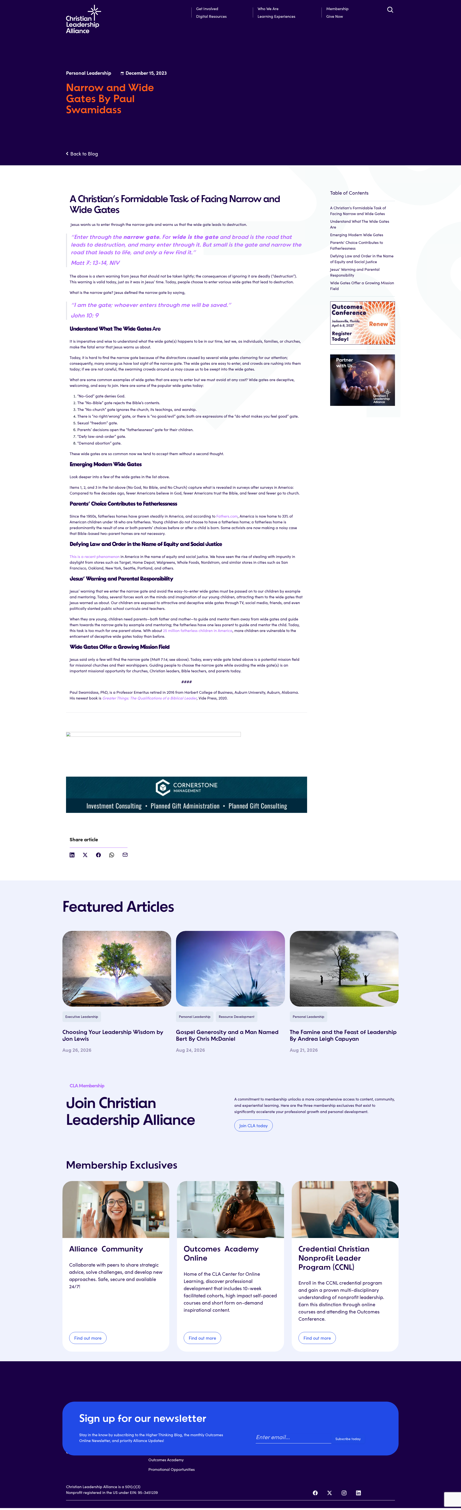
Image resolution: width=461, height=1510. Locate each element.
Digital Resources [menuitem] (211, 16)
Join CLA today (253, 1125)
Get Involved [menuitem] (207, 8)
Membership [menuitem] (337, 8)
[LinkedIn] (358, 1493)
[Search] (390, 9)
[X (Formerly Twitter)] (329, 1493)
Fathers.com (227, 516)
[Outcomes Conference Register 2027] (362, 320)
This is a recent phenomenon (95, 556)
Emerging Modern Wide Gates (356, 234)
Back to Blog (84, 153)
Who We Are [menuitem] (268, 8)
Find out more (88, 1338)
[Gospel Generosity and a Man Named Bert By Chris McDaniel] (230, 969)
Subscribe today (348, 1438)
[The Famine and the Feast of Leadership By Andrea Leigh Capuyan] (344, 969)
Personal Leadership (195, 1016)
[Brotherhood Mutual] (362, 377)
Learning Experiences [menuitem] (276, 16)
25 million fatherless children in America (197, 630)
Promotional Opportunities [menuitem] (171, 1469)
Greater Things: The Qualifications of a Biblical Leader (149, 697)
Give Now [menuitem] (334, 16)
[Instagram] (344, 1493)
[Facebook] (315, 1493)
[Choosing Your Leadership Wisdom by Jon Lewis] (116, 969)
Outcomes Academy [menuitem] (166, 1459)
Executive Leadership (81, 1016)
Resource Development (237, 1016)
